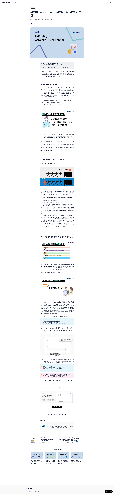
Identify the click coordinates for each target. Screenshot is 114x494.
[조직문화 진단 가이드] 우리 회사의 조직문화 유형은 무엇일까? (50, 462)
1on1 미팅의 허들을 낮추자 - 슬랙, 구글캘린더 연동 (54, 367)
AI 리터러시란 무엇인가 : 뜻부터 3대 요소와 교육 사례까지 (36, 462)
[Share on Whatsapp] (57, 414)
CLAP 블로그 (6, 2)
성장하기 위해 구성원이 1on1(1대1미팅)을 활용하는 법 (54, 323)
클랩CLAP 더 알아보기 (57, 406)
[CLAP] (43, 426)
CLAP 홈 (14, 2)
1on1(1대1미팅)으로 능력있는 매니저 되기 (52, 321)
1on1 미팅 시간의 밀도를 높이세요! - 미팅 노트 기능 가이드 (55, 375)
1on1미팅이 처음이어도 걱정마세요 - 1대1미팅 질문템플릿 (55, 369)
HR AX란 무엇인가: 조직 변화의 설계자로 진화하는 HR (63, 462)
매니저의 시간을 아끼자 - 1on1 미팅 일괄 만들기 (53, 368)
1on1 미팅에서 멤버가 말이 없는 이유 (51, 322)
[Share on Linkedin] (60, 414)
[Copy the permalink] (65, 414)
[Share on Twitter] (51, 414)
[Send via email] (63, 414)
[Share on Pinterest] (54, 414)
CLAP (33, 22)
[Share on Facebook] (48, 414)
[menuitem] (14, 2)
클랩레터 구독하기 (109, 491)
